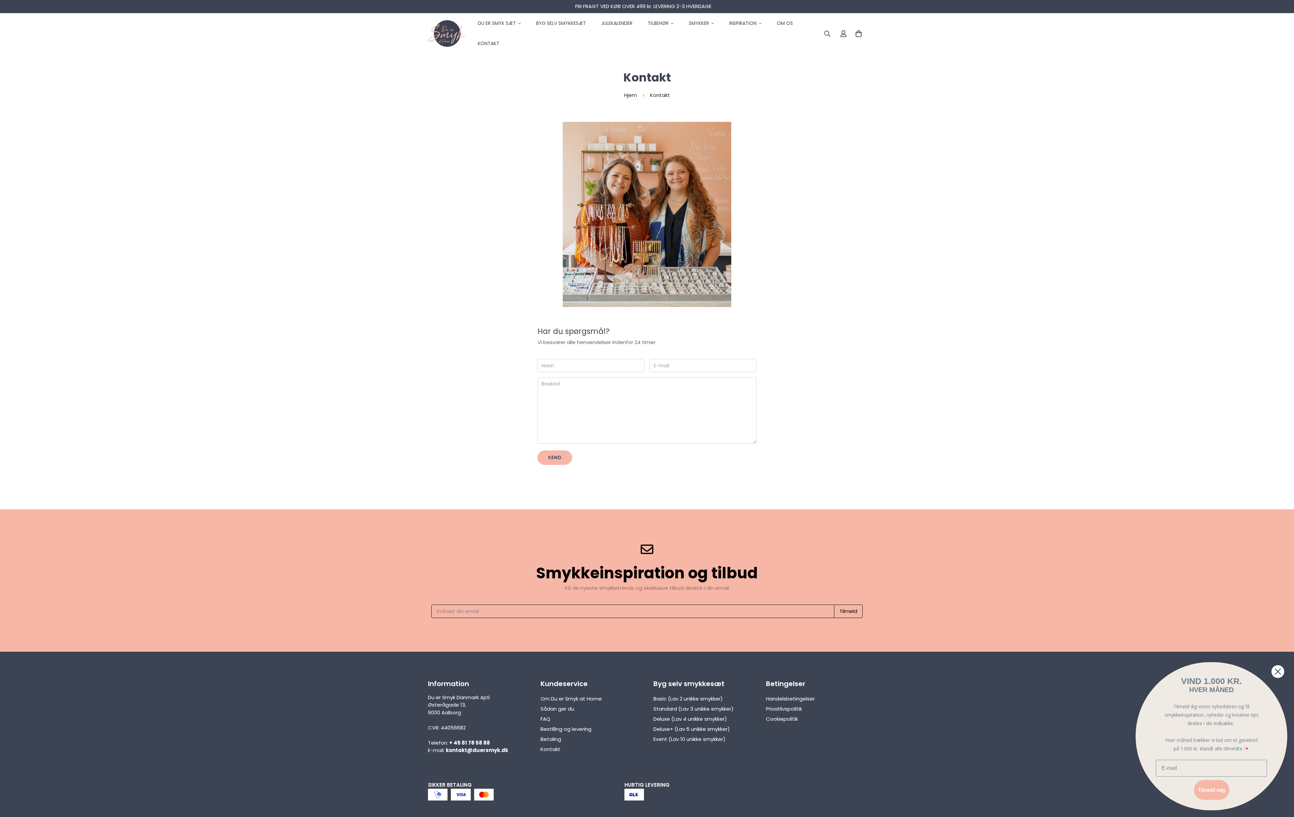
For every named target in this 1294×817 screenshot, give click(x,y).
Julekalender (617, 23)
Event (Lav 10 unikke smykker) (689, 739)
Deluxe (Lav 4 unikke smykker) (690, 718)
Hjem (630, 95)
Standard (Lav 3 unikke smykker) (693, 708)
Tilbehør (658, 23)
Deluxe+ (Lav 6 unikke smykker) (691, 729)
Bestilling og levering (566, 729)
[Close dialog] (1278, 671)
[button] (857, 33)
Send (555, 457)
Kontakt (488, 43)
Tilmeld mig (1211, 790)
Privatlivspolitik (784, 708)
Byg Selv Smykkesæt (561, 23)
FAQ (545, 718)
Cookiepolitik (782, 718)
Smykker (699, 23)
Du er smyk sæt (497, 23)
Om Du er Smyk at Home (571, 698)
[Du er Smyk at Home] (446, 33)
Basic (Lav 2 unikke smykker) (688, 698)
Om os (785, 23)
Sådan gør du (557, 708)
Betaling (551, 739)
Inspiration (743, 23)
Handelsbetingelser (790, 698)
